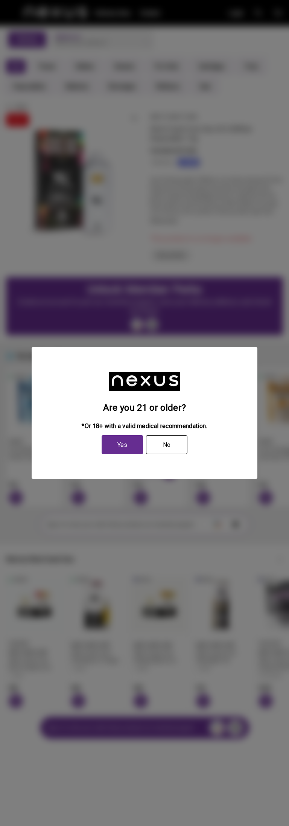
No (166, 444)
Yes (122, 444)
